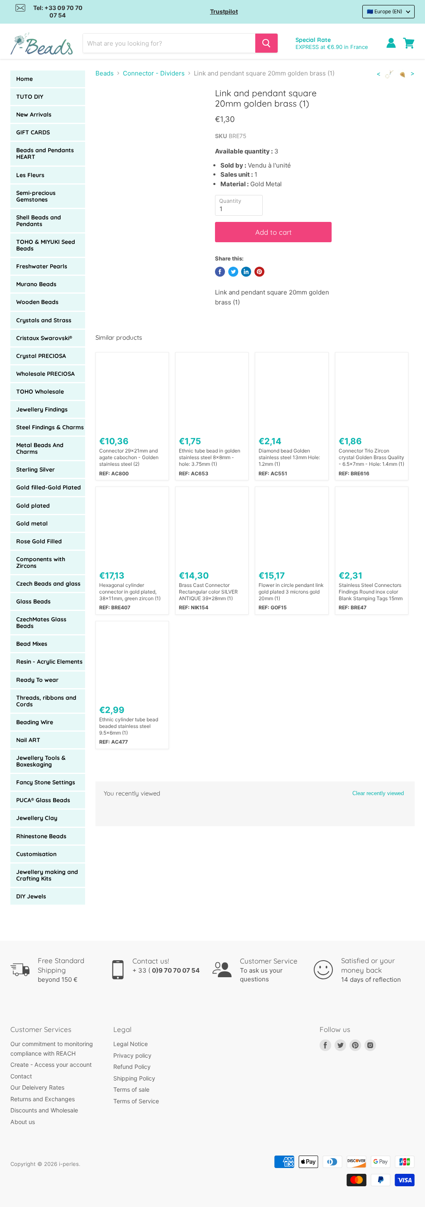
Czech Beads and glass (48, 583)
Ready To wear (37, 680)
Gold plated (33, 505)
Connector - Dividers (154, 73)
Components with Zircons (40, 562)
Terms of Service (136, 1101)
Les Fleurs (30, 175)
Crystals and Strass (43, 320)
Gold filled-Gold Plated (48, 487)
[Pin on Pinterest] (259, 272)
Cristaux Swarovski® (44, 338)
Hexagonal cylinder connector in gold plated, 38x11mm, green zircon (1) (130, 591)
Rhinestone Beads (41, 836)
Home (24, 79)
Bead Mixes (31, 643)
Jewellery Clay (36, 818)
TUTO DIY (29, 96)
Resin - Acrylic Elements (49, 661)
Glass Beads (33, 601)
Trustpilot (224, 11)
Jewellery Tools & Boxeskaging (41, 761)
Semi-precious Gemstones (36, 196)
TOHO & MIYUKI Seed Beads (45, 245)
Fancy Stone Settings (45, 782)
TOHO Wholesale (40, 391)
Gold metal (32, 523)
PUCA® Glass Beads (43, 800)
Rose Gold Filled (39, 541)
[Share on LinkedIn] (246, 272)
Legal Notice (130, 1043)
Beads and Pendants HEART (45, 153)
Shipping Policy (134, 1078)
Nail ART (28, 740)
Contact (21, 1076)
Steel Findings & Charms (50, 427)
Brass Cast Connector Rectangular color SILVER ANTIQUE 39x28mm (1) (208, 591)
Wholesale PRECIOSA (45, 373)
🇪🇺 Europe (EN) (384, 11)
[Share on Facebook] (220, 272)
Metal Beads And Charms (40, 448)
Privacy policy (132, 1055)
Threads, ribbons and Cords (46, 701)
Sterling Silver (35, 469)
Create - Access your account (51, 1064)
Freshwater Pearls (41, 266)
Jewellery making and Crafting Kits (47, 875)
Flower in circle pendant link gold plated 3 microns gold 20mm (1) (291, 591)
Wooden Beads (37, 302)
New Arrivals (33, 114)
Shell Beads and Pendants (38, 221)
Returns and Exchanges (42, 1098)
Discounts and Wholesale (44, 1110)
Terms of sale (131, 1089)
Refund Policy (132, 1066)
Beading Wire (34, 722)
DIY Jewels (31, 896)
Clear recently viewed (378, 793)
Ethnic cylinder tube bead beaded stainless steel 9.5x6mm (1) (128, 726)
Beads (104, 73)
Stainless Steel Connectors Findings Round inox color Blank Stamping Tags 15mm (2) (371, 592)
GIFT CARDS (33, 132)
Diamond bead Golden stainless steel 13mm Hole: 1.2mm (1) (289, 457)
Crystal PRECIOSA (41, 356)
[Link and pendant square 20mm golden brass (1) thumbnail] (108, 108)
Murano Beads (36, 284)
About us (22, 1121)
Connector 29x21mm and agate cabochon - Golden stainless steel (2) (129, 457)
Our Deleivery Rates (37, 1087)
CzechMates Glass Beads (41, 623)
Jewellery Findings (42, 409)
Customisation (36, 854)
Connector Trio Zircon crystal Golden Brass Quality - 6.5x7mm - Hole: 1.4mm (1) (371, 457)
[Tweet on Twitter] (233, 272)
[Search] (266, 43)
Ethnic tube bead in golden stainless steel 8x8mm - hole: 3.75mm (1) (209, 457)
